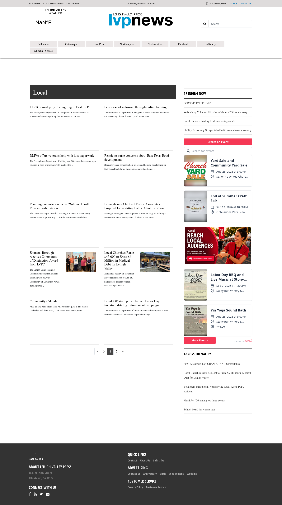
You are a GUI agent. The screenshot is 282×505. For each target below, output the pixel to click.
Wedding (192, 473)
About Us (145, 460)
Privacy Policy (135, 487)
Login (233, 3)
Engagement (176, 473)
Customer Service (156, 487)
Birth (163, 473)
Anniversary (150, 473)
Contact (132, 460)
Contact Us (134, 473)
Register (246, 3)
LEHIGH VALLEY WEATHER (55, 19)
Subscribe (158, 460)
